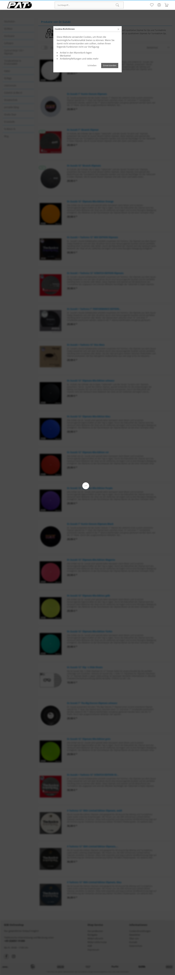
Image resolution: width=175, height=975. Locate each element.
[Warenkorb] (166, 5)
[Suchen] (117, 5)
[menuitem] (89, 5)
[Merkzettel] (152, 5)
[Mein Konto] (159, 5)
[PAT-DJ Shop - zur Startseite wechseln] (19, 5)
